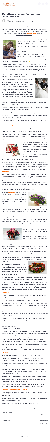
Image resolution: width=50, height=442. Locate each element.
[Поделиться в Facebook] (3, 414)
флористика (36, 408)
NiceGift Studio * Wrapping (9, 358)
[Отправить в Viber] (8, 414)
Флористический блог (9, 363)
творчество (29, 408)
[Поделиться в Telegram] (5, 414)
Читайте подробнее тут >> (31, 403)
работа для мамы (20, 408)
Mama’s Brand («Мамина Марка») (24, 35)
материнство (11, 408)
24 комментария (30, 21)
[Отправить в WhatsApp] (10, 414)
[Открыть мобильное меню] (46, 3)
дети (5, 408)
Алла (7, 20)
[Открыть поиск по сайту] (43, 3)
